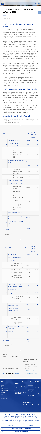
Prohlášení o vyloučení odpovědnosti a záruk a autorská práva (20, 387)
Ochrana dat (30, 385)
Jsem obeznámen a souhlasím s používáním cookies (21, 428)
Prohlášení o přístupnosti (33, 393)
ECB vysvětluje (4, 388)
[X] (23, 405)
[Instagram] (29, 405)
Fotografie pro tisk (5, 390)
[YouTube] (32, 405)
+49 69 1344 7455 (30, 370)
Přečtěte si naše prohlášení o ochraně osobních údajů (12, 425)
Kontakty (3, 392)
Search (35, 3)
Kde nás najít (4, 394)
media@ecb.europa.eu (31, 373)
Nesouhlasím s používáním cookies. (21, 431)
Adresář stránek (4, 398)
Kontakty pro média (9, 373)
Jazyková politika (31, 395)
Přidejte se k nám (5, 386)
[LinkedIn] (26, 405)
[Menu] (39, 3)
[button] (39, 1)
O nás (2, 385)
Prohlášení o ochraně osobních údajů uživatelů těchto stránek (33, 388)
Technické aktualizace (19, 390)
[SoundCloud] (35, 405)
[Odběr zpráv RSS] (38, 405)
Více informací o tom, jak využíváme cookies (31, 425)
